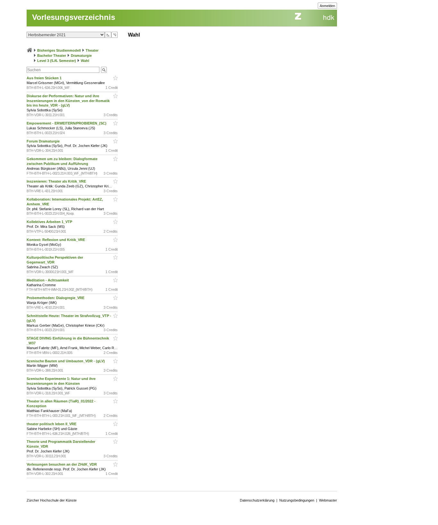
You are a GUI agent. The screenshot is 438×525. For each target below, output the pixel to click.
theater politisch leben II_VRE (52, 424)
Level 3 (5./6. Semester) (56, 61)
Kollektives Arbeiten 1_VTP (50, 222)
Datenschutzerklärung (257, 500)
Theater (92, 50)
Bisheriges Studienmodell (59, 50)
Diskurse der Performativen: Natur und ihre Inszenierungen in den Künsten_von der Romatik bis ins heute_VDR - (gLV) (68, 101)
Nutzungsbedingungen (296, 500)
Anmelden (327, 6)
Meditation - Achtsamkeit (48, 280)
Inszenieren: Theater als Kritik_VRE (57, 181)
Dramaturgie (81, 55)
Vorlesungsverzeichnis (73, 17)
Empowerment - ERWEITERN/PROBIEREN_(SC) (67, 123)
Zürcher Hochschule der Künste (52, 500)
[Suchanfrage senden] (104, 70)
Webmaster (328, 500)
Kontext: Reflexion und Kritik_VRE (56, 240)
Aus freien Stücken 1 (45, 78)
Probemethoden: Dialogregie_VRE (56, 298)
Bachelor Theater (51, 55)
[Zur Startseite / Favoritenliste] (29, 50)
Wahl (85, 61)
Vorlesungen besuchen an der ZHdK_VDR (62, 464)
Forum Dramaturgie (44, 141)
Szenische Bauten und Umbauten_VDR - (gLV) (66, 361)
